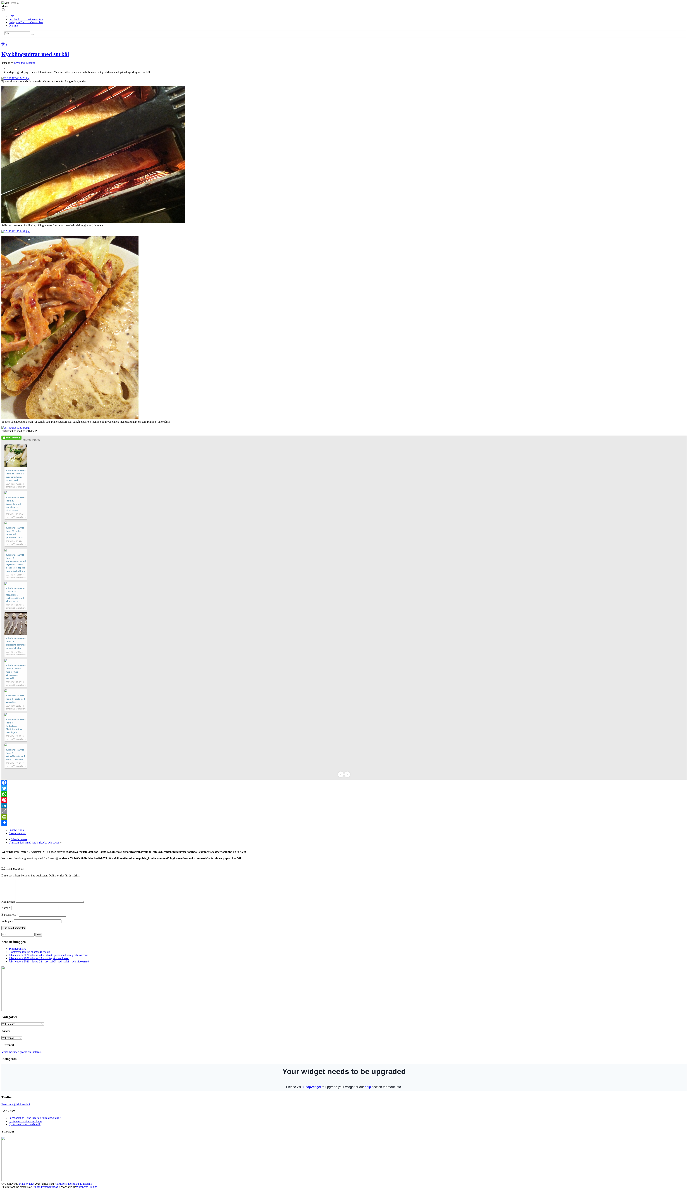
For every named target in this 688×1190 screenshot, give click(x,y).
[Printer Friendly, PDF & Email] (11, 437)
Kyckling (19, 62)
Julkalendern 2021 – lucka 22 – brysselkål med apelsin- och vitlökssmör (16, 504)
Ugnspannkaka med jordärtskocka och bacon (34, 842)
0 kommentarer (17, 833)
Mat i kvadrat (26, 1183)
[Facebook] (344, 782)
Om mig (13, 25)
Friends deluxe (19, 839)
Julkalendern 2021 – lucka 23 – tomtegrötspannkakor (39, 958)
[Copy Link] (344, 811)
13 (2, 38)
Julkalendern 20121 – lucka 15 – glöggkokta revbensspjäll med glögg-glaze (15, 595)
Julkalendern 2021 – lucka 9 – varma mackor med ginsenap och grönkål (16, 672)
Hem (11, 15)
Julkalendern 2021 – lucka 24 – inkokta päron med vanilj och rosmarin (48, 955)
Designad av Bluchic (80, 1183)
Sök (39, 934)
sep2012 (4, 44)
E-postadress (9, 914)
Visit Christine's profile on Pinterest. (21, 1051)
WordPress (60, 1183)
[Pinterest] (344, 800)
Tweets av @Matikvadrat (15, 1104)
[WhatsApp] (344, 794)
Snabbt (12, 829)
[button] (3, 9)
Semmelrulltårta (17, 948)
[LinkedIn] (344, 805)
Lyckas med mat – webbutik (24, 1124)
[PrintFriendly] (344, 817)
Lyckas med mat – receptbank (25, 1121)
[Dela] (344, 823)
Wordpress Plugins (86, 1186)
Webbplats (7, 921)
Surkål (21, 829)
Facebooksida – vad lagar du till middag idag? (35, 1117)
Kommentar (8, 901)
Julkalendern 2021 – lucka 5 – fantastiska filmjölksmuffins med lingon (16, 726)
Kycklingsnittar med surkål (35, 54)
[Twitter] (344, 788)
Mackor (30, 62)
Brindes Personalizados (45, 1186)
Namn (6, 907)
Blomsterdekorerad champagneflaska (29, 951)
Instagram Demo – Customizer (26, 22)
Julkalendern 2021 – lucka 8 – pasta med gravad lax (16, 698)
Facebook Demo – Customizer (26, 19)
